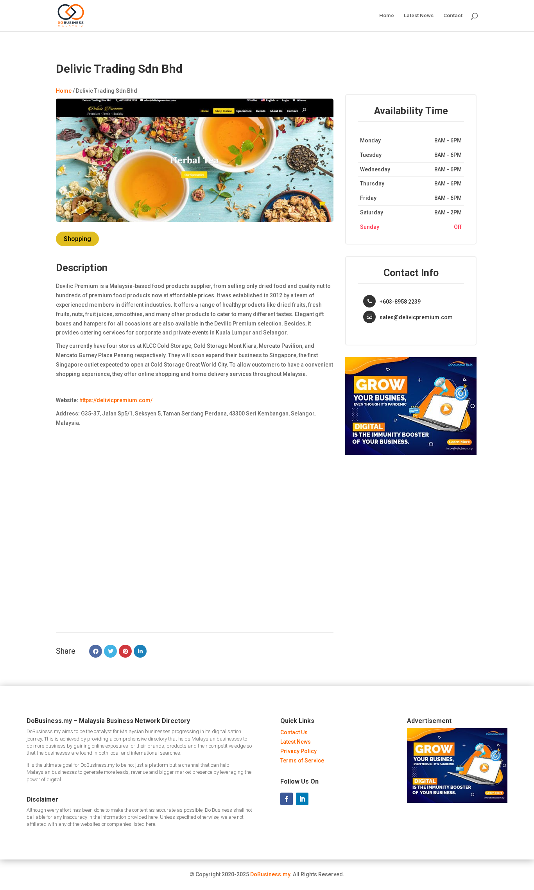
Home (386, 15)
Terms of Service (302, 760)
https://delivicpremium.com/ (115, 400)
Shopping (77, 239)
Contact (452, 15)
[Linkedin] (140, 651)
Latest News (419, 15)
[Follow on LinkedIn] (302, 799)
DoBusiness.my (270, 874)
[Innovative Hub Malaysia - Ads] (411, 453)
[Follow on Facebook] (286, 799)
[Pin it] (125, 651)
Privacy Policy (298, 751)
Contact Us (294, 732)
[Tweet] (110, 651)
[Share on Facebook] (95, 651)
